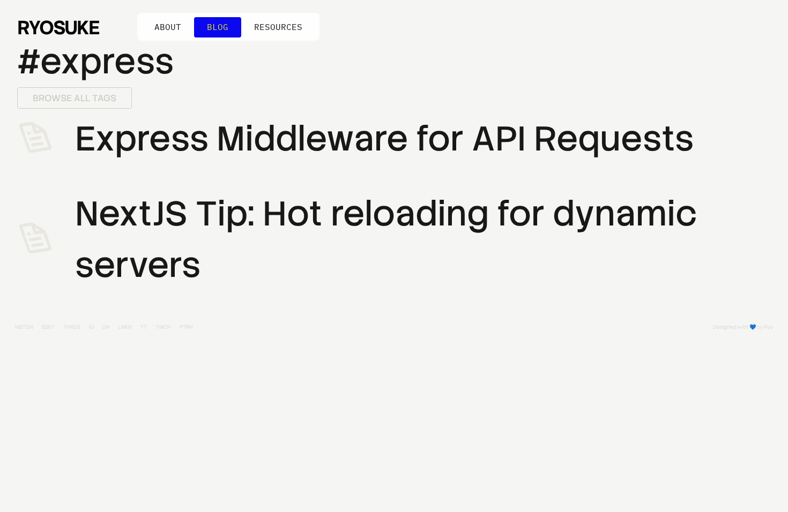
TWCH (163, 326)
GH (106, 326)
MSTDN (24, 326)
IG (91, 326)
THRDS (71, 326)
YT (143, 326)
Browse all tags (74, 98)
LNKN (125, 326)
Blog (217, 26)
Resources (278, 26)
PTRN (186, 326)
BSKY (48, 326)
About (167, 26)
